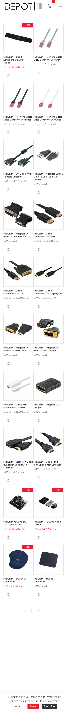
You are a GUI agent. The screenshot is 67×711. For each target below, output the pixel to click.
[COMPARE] (8, 75)
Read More (49, 706)
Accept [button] (33, 706)
